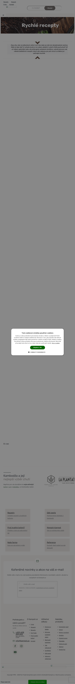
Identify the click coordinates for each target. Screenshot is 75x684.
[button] (37, 352)
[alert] (37, 342)
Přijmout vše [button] (37, 347)
